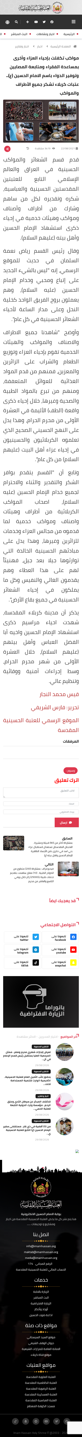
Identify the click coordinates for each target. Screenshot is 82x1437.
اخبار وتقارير (22, 46)
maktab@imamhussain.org (41, 1252)
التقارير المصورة (41, 1047)
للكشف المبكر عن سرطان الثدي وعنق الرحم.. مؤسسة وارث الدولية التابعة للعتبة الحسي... (29, 1105)
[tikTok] (15, 1421)
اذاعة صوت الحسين (41, 1315)
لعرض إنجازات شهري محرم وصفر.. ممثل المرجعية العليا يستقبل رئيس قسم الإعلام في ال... (27, 1056)
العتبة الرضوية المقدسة (41, 1388)
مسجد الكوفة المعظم (41, 1406)
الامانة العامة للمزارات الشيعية (41, 1349)
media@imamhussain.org (41, 1258)
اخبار (39, 46)
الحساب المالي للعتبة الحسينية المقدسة (41, 1269)
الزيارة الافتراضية (41, 1303)
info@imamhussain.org (41, 1246)
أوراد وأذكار (41, 1309)
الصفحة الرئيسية (60, 46)
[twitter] (44, 22)
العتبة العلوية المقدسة (41, 1377)
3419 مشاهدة (43, 148)
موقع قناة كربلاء (41, 1354)
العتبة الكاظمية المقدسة (41, 1382)
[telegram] (36, 1421)
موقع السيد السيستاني (41, 1337)
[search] (16, 22)
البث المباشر (41, 1297)
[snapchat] (25, 1421)
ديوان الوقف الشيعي (41, 1343)
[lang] (7, 22)
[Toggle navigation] (73, 22)
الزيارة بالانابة (41, 1291)
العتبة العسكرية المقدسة (41, 1394)
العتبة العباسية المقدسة (41, 1400)
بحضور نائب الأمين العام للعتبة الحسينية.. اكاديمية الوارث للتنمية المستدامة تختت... (27, 1080)
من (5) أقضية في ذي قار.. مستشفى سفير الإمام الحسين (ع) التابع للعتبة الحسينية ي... (27, 1130)
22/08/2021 (68, 148)
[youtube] (36, 22)
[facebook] (52, 22)
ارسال (63, 822)
